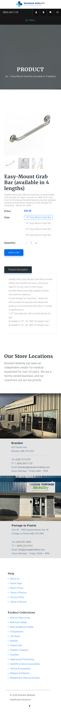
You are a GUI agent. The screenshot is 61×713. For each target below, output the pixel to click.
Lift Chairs (15, 636)
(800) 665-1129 (10, 12)
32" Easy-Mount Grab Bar (38, 229)
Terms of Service (18, 592)
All (6, 76)
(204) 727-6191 (23, 459)
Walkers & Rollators (20, 673)
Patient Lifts (16, 645)
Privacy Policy (17, 597)
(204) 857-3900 (23, 542)
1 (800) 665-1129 (23, 463)
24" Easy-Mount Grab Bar (38, 223)
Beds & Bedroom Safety (21, 627)
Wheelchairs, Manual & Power (25, 678)
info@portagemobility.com (31, 549)
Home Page (16, 583)
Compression (16, 631)
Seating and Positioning (22, 659)
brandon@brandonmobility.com (34, 467)
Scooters (14, 654)
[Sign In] (36, 12)
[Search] (57, 12)
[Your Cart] (43, 12)
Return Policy (16, 588)
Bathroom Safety (18, 622)
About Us (14, 578)
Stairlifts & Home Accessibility (25, 664)
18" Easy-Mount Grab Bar (38, 217)
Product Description (18, 269)
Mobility (14, 641)
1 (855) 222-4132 (24, 545)
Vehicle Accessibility (20, 668)
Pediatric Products (19, 650)
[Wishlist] (50, 12)
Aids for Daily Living (20, 617)
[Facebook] (30, 706)
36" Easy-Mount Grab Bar (38, 235)
